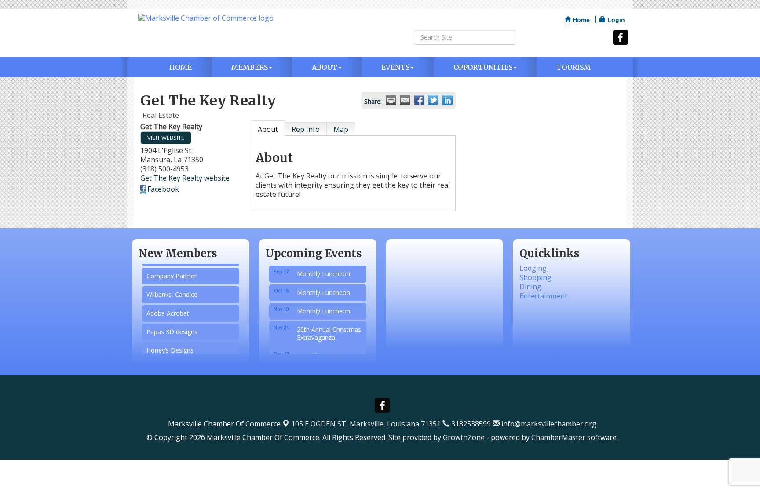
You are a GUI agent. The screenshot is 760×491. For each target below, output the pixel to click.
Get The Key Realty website (185, 178)
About (324, 67)
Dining (530, 286)
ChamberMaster (558, 437)
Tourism (573, 67)
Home (180, 67)
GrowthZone (464, 437)
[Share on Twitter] (433, 100)
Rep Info (306, 129)
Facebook (163, 189)
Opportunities (482, 67)
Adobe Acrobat (167, 310)
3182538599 (470, 424)
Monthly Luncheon (323, 269)
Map (340, 129)
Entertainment (543, 296)
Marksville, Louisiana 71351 (366, 424)
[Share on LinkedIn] (447, 100)
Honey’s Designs (170, 346)
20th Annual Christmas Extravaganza (329, 329)
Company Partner (171, 272)
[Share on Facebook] (419, 100)
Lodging (533, 268)
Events (395, 67)
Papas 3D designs (171, 328)
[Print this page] (391, 100)
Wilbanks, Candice (171, 291)
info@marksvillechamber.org (548, 424)
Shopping (535, 277)
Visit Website (165, 138)
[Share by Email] (405, 100)
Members (249, 67)
